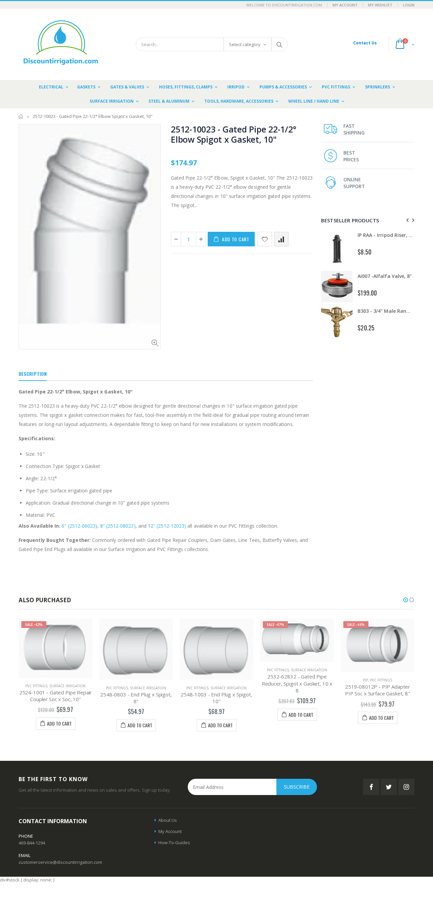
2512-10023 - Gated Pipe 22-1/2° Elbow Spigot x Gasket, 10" (233, 134)
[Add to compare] (281, 239)
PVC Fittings (36, 686)
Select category (244, 44)
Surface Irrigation (67, 686)
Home (21, 116)
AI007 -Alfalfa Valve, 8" (384, 276)
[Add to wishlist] (264, 239)
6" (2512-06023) (79, 526)
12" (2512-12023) (167, 526)
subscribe (297, 787)
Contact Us (365, 43)
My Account (345, 4)
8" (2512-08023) (118, 526)
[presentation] (406, 220)
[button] (406, 600)
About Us (167, 820)
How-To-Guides (174, 842)
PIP (365, 680)
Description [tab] (33, 373)
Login (408, 4)
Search (279, 44)
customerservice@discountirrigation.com (60, 862)
